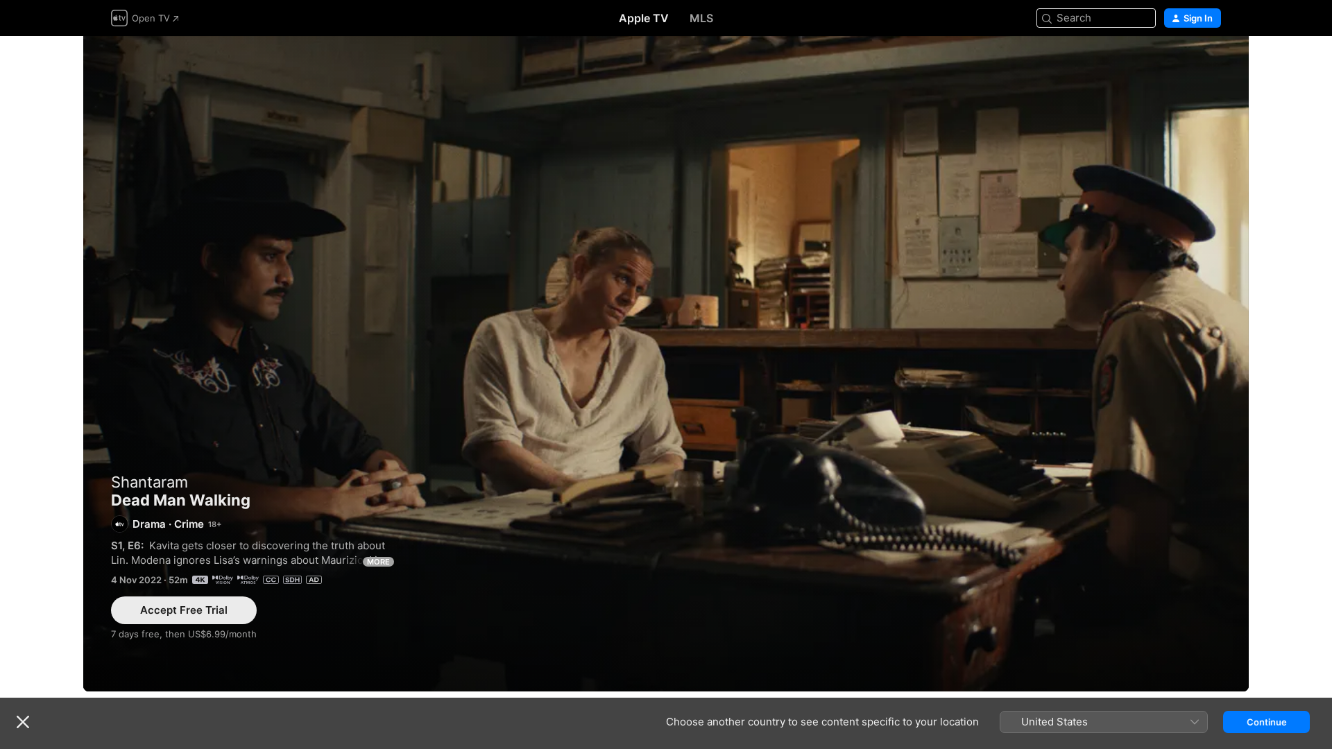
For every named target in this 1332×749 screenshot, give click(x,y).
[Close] (23, 722)
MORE (378, 562)
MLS (701, 18)
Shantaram (149, 482)
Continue (1267, 722)
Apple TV (644, 18)
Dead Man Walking (666, 363)
